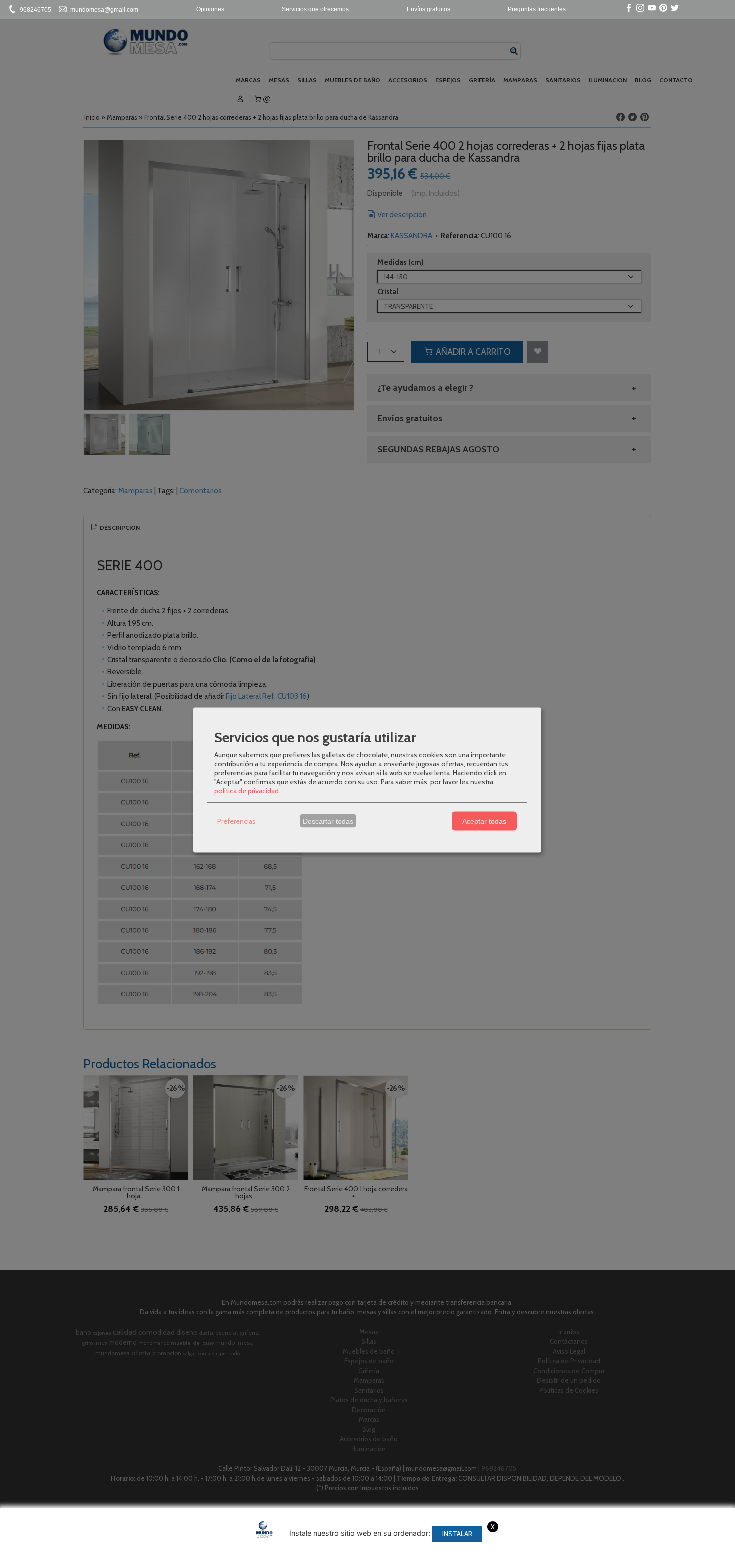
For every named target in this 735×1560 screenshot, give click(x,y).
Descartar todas (328, 821)
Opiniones (210, 9)
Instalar (457, 1533)
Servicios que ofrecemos (315, 9)
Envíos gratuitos (428, 9)
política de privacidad (246, 790)
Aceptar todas (484, 821)
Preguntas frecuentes (537, 9)
